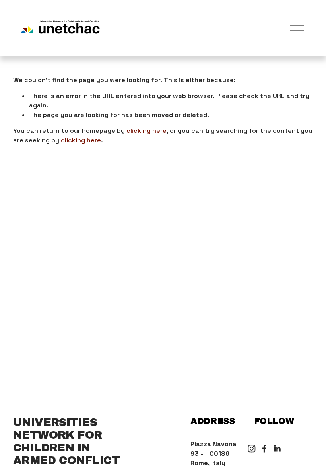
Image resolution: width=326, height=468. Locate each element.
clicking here (146, 131)
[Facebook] (264, 449)
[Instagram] (252, 449)
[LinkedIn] (277, 449)
